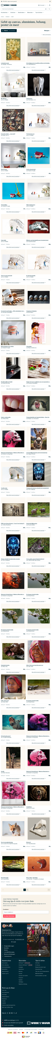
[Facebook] (12, 1013)
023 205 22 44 (20, 939)
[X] (14, 1013)
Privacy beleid (41, 1029)
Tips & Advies (38, 12)
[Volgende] (48, 890)
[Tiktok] (16, 1013)
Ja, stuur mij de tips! (9, 916)
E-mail (14, 942)
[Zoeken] (49, 9)
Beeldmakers (21, 12)
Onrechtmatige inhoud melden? (30, 1029)
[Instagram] (7, 1013)
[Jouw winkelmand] (49, 5)
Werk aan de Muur (8, 988)
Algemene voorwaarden (13, 1029)
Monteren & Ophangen (9, 954)
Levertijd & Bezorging (9, 952)
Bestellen (6, 948)
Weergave (46, 30)
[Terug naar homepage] (9, 5)
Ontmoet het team (33, 954)
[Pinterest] (10, 1013)
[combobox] (22, 9)
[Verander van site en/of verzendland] (50, 1)
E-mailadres (6, 909)
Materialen (30, 12)
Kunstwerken (4, 12)
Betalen (6, 950)
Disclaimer (21, 1029)
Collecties (12, 12)
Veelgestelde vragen (9, 946)
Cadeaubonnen (8, 956)
